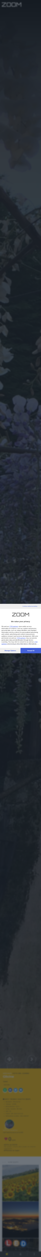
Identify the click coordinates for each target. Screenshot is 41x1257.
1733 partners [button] (13, 626)
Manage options (10, 650)
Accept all (30, 650)
